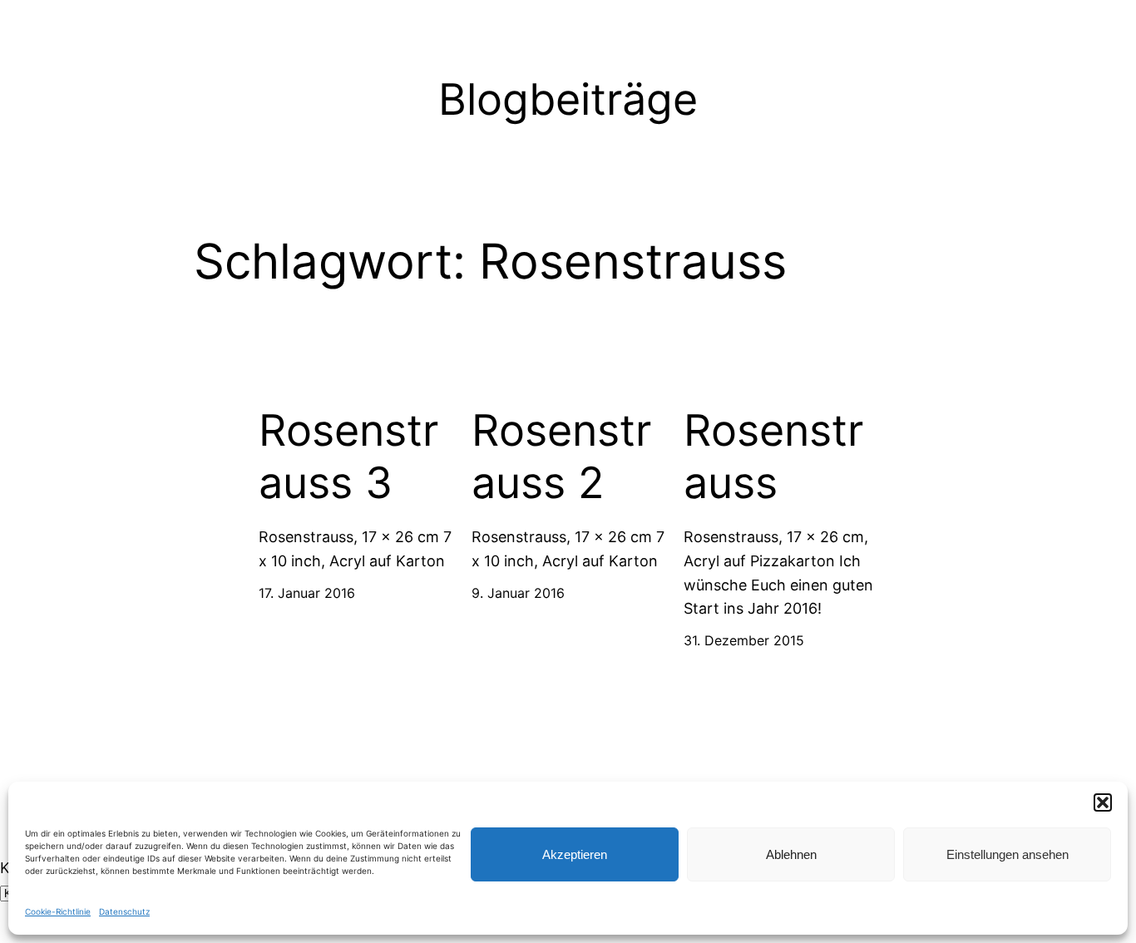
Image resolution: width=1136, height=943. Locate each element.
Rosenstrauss (773, 456)
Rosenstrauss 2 (561, 456)
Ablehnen (791, 854)
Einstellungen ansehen (1007, 854)
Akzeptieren (574, 854)
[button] (1102, 802)
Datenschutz (124, 911)
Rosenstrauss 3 (348, 456)
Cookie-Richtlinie (58, 911)
